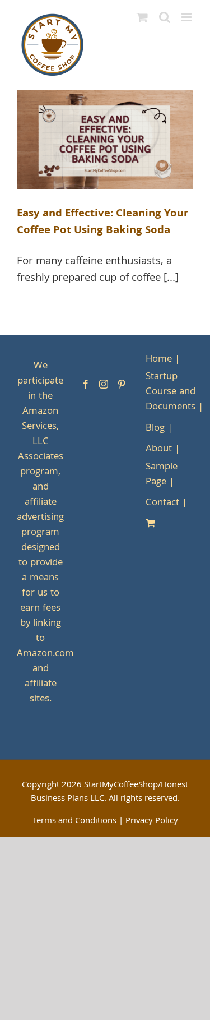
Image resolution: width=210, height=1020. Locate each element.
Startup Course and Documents (170, 392)
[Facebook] (85, 384)
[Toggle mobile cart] (142, 17)
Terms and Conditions (74, 821)
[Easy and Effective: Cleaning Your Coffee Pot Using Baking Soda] (105, 139)
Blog (155, 428)
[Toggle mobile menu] (187, 17)
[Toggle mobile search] (164, 17)
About (159, 449)
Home (159, 359)
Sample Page (162, 475)
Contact (162, 503)
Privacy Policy (151, 821)
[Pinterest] (121, 384)
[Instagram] (103, 384)
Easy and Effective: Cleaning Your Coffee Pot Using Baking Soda (102, 222)
